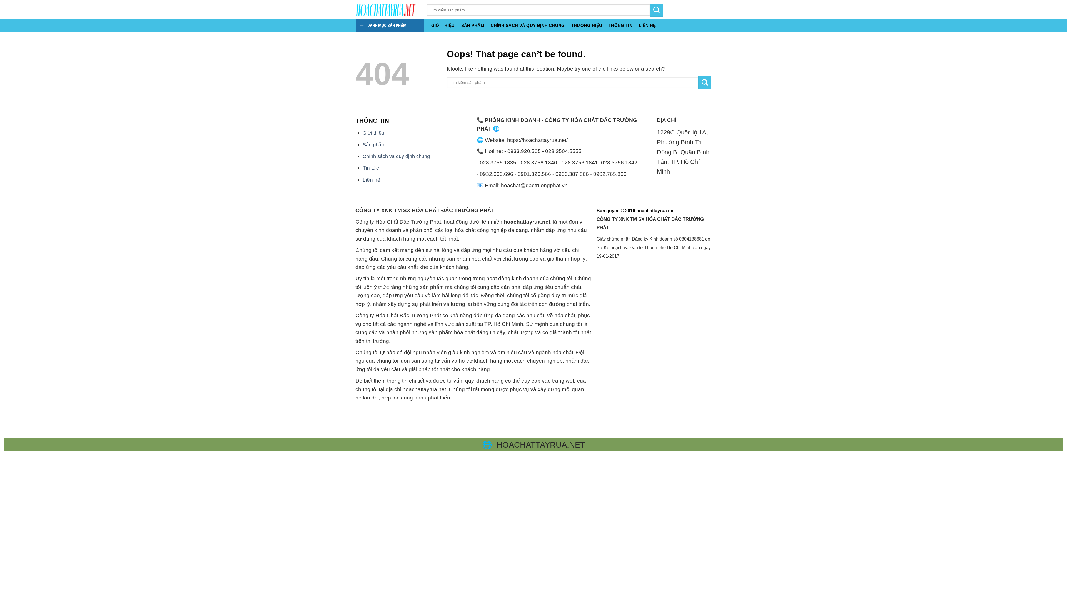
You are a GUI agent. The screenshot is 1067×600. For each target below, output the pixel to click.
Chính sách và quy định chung (528, 25)
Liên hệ (371, 180)
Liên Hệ (647, 25)
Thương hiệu (586, 25)
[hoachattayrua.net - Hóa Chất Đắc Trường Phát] (387, 9)
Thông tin (620, 25)
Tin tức (371, 168)
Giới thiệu (443, 25)
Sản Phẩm (472, 25)
